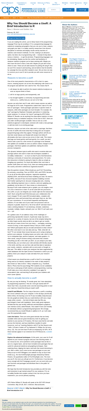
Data (12, 34)
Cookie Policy (6, 407)
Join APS (82, 9)
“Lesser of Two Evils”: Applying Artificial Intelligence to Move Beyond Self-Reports (74, 95)
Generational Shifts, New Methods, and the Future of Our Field (77, 77)
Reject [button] (84, 405)
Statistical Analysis (29, 34)
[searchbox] (54, 10)
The (55, 3)
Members (65, 3)
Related (64, 54)
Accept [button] (78, 405)
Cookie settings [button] (69, 405)
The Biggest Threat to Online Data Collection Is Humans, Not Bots (77, 60)
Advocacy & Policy (44, 3)
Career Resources (76, 3)
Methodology (18, 34)
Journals (33, 3)
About (85, 3)
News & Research (7, 3)
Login (68, 9)
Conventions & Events (21, 3)
